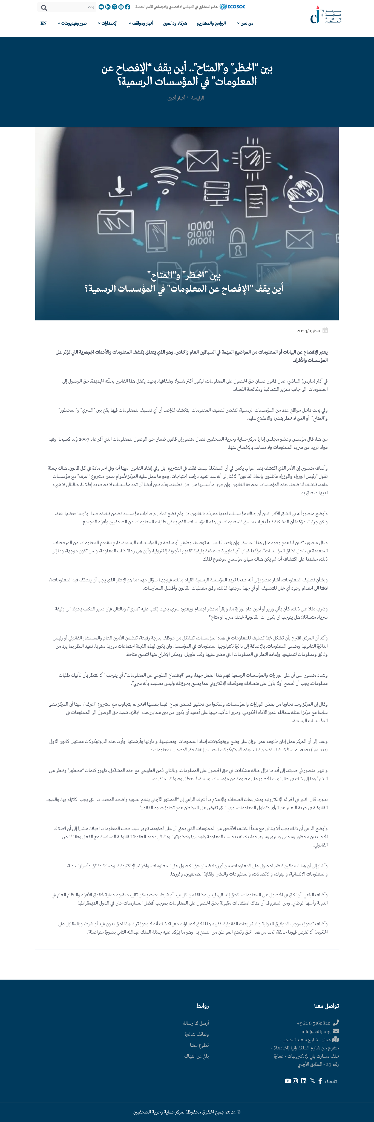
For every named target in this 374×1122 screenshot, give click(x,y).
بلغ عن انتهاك (196, 1056)
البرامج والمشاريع (211, 23)
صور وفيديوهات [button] (73, 23)
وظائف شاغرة (197, 1034)
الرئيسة (197, 98)
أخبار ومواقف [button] (142, 23)
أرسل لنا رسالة (196, 1023)
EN (44, 23)
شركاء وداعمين (175, 23)
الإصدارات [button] (108, 23)
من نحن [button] (246, 23)
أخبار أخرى (176, 98)
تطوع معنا (199, 1045)
